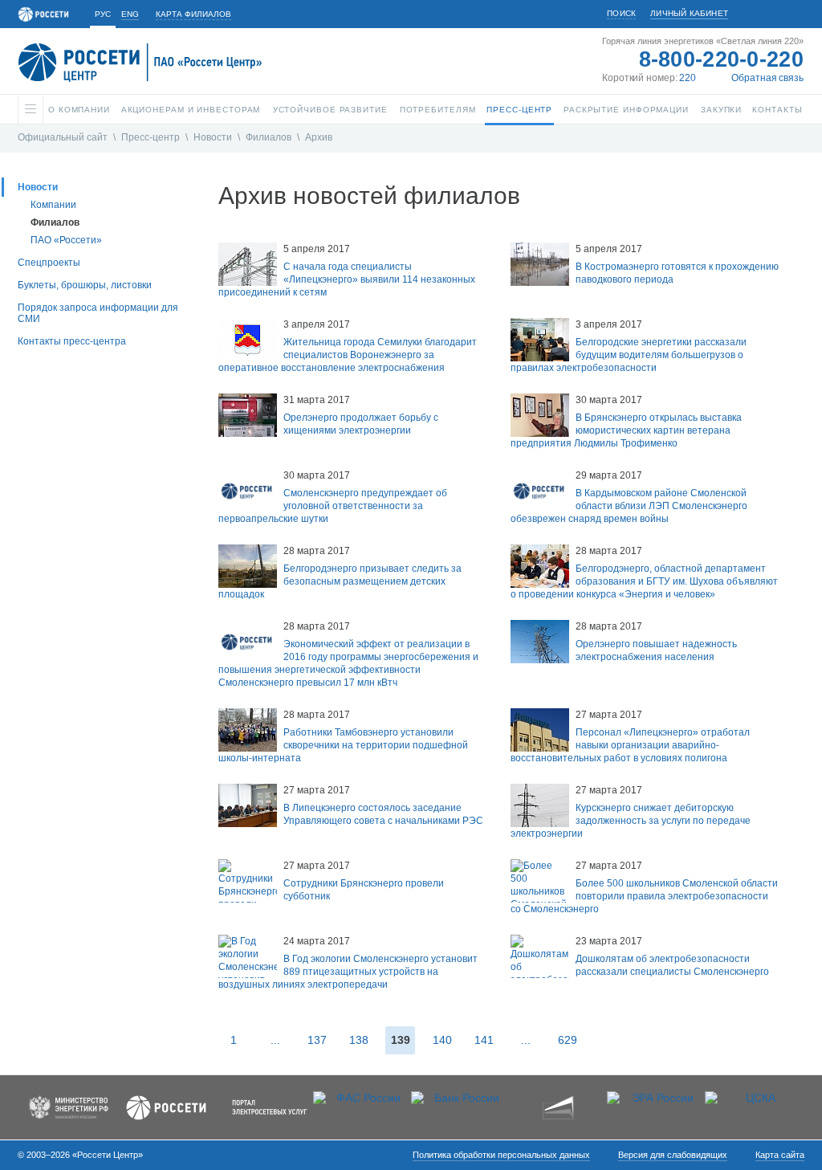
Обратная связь (767, 78)
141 (484, 1039)
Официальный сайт (63, 137)
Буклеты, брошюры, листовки (85, 285)
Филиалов (268, 137)
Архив (318, 137)
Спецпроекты (49, 262)
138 (358, 1039)
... (275, 1039)
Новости (212, 137)
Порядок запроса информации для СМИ (98, 313)
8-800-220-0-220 (721, 59)
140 (442, 1039)
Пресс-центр (150, 137)
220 (687, 78)
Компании (53, 204)
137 (317, 1039)
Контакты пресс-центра (72, 341)
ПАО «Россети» (66, 240)
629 (567, 1039)
